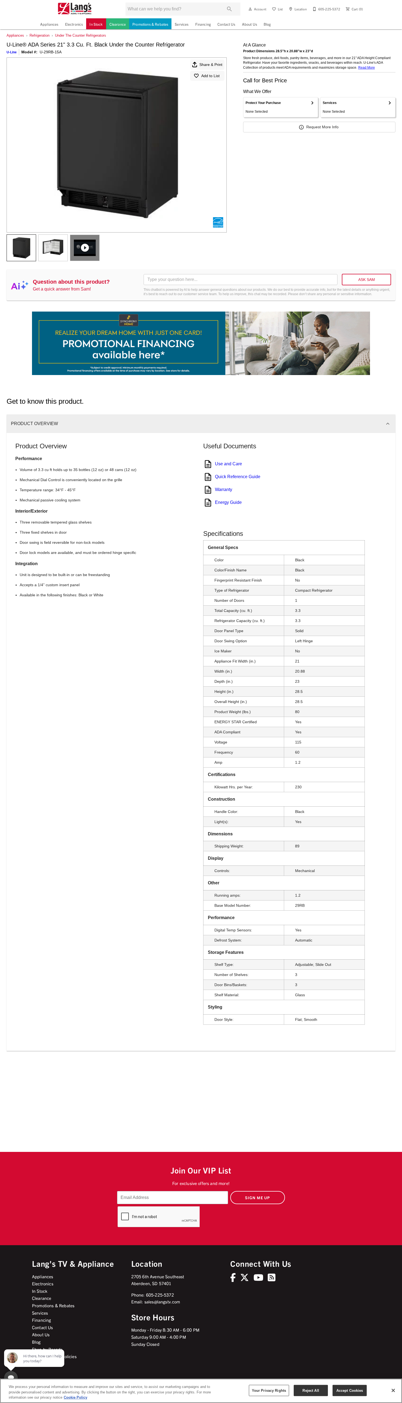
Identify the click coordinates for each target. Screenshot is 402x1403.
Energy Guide (228, 502)
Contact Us (226, 24)
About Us (249, 24)
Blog (267, 24)
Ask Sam (366, 279)
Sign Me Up (257, 1197)
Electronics (74, 24)
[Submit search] (229, 9)
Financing (203, 24)
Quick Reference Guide (237, 476)
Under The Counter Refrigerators (80, 35)
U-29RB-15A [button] (51, 52)
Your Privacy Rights (269, 1390)
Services (181, 24)
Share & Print (210, 64)
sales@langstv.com (162, 1301)
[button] (250, 9)
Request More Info (322, 127)
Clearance (117, 24)
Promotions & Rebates (150, 24)
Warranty (223, 489)
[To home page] (75, 9)
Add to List (210, 76)
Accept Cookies (349, 1390)
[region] (201, 1391)
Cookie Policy (75, 1397)
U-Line (12, 52)
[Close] (393, 1390)
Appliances (49, 24)
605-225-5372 (160, 1294)
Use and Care (228, 463)
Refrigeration (39, 35)
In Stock (96, 24)
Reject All (310, 1390)
